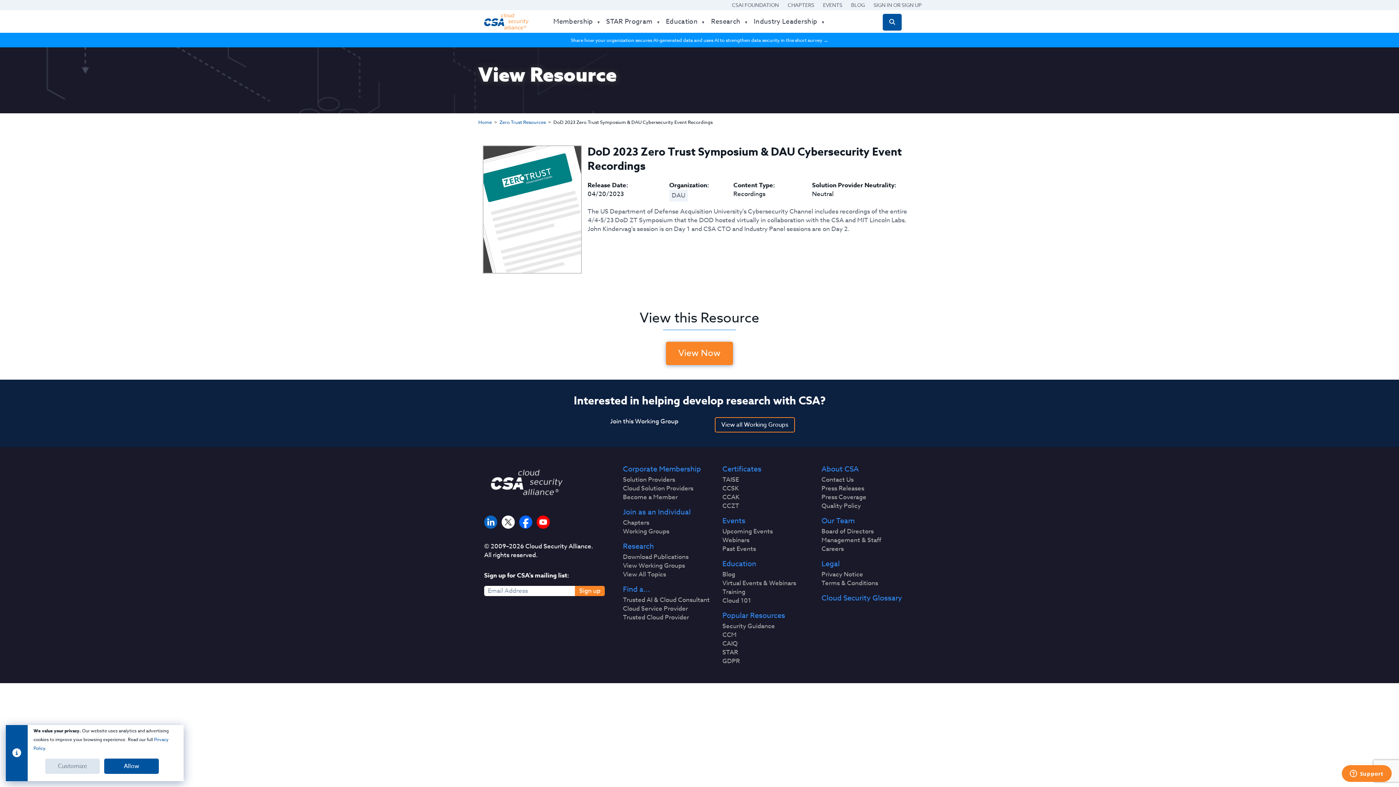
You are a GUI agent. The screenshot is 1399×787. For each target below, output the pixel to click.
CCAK (731, 497)
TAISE (730, 479)
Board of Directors (848, 531)
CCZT (730, 506)
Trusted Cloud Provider (656, 617)
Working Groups (646, 531)
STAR (730, 652)
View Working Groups (654, 565)
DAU (678, 195)
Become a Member (650, 497)
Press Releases (843, 488)
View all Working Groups (754, 424)
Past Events (739, 549)
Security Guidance (748, 626)
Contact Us (838, 479)
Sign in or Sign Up (898, 4)
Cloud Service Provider (655, 608)
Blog (858, 4)
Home (485, 122)
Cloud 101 (736, 600)
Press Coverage (844, 497)
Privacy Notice (842, 574)
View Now (699, 353)
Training (733, 592)
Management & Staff (851, 540)
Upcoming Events (747, 531)
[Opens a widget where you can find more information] (1366, 774)
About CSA (840, 469)
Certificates (741, 469)
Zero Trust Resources (522, 122)
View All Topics (644, 574)
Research (638, 546)
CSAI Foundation (755, 4)
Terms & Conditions (850, 583)
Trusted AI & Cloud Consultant (666, 600)
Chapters (801, 4)
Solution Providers (649, 479)
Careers (833, 549)
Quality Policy (841, 506)
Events (832, 4)
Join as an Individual (657, 512)
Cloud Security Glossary (862, 598)
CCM (729, 635)
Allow (131, 766)
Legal (831, 564)
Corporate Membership (662, 469)
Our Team (838, 521)
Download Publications (656, 557)
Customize (72, 766)
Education (739, 564)
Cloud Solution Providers (658, 488)
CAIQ (730, 643)
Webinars (735, 540)
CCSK (730, 488)
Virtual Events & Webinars (759, 583)
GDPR (731, 661)
